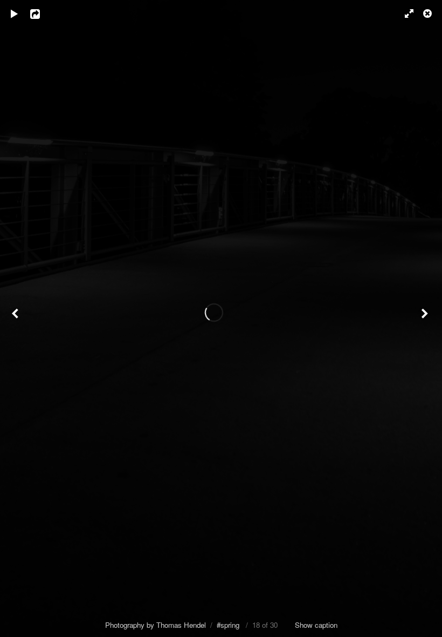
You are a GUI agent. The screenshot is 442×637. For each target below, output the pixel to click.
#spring (228, 625)
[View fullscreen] (404, 13)
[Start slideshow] (14, 13)
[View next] (426, 318)
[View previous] (16, 318)
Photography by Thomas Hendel (155, 625)
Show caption (316, 625)
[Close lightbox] (428, 13)
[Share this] (42, 13)
